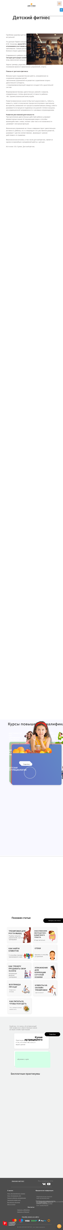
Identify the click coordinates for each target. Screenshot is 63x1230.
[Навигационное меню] (59, 3)
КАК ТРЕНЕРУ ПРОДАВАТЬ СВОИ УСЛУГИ (17, 968)
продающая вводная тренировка (13, 975)
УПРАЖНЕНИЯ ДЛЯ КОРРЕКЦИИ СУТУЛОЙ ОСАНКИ (41, 972)
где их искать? (39, 992)
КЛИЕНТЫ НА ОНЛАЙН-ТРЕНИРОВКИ (41, 987)
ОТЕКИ (38, 948)
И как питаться (39, 940)
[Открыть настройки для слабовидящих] (61, 10)
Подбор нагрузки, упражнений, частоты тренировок (16, 937)
